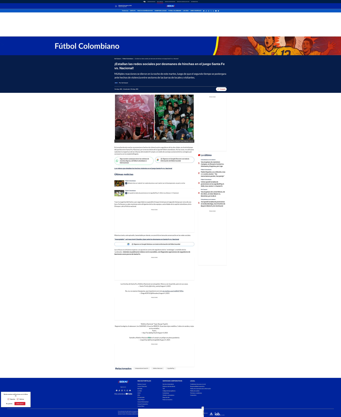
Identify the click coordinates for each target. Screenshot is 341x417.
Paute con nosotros (167, 399)
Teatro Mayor (141, 399)
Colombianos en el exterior (208, 159)
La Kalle (140, 390)
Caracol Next (141, 406)
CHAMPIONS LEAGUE (161, 10)
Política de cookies (195, 390)
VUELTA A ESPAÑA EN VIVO (145, 10)
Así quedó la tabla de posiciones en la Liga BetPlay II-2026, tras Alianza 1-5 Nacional (153, 193)
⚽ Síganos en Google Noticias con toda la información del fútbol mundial (156, 244)
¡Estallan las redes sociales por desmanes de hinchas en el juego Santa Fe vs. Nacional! (156, 58)
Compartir (222, 89)
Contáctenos (166, 393)
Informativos (194, 1)
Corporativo (193, 395)
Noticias (22, 399)
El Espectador (141, 397)
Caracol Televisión (142, 386)
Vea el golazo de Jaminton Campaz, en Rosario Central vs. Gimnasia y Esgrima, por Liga (212, 164)
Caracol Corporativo (143, 404)
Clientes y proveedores (168, 395)
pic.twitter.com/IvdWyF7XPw (173, 291)
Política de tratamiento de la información (200, 388)
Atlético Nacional (157, 368)
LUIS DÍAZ (186, 10)
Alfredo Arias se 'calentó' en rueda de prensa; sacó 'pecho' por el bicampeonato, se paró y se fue (156, 183)
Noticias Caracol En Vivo (183, 1)
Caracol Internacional (143, 401)
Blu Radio (140, 388)
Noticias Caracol (142, 384)
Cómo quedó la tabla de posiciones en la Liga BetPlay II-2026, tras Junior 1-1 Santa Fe (212, 184)
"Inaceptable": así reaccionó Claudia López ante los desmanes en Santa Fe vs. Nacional (146, 239)
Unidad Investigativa (170, 1)
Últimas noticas (151, 1)
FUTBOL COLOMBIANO (174, 10)
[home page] (144, 1)
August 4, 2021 (165, 286)
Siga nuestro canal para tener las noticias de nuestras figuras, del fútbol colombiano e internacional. (134, 161)
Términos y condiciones (196, 393)
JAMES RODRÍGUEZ (195, 10)
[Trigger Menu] (115, 6)
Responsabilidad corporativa (197, 386)
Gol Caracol (160, 1)
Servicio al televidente (168, 384)
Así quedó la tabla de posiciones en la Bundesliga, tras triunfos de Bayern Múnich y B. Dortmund (213, 204)
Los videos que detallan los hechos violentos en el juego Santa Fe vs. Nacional (143, 168)
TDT (164, 388)
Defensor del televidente (169, 386)
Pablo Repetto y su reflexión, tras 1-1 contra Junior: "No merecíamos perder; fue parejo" (213, 174)
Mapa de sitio (166, 397)
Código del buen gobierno (169, 390)
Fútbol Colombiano (128, 58)
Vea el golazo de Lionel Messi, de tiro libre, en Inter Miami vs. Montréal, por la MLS (213, 194)
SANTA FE (133, 10)
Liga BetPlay (170, 368)
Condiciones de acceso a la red (198, 384)
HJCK (139, 393)
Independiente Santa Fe (141, 368)
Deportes (12, 399)
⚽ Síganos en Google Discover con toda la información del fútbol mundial (175, 160)
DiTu (139, 395)
